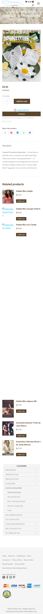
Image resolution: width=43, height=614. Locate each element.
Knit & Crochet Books (16, 501)
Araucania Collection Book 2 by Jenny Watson (28, 443)
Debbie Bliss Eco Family (26, 225)
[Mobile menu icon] (38, 3)
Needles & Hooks (12, 479)
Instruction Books (15, 506)
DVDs (9, 510)
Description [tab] (6, 146)
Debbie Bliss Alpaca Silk (26, 401)
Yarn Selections (12, 474)
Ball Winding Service (14, 515)
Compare (21, 114)
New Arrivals (11, 470)
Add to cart (22, 101)
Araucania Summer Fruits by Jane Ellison (28, 424)
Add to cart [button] (21, 201)
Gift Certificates (12, 519)
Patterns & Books (13, 533)
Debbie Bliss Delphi (24, 191)
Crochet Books (29, 118)
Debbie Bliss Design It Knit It (28, 209)
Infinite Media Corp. (30, 611)
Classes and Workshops (15, 524)
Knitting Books (13, 497)
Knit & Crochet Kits (13, 528)
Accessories (10, 483)
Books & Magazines (16, 118)
